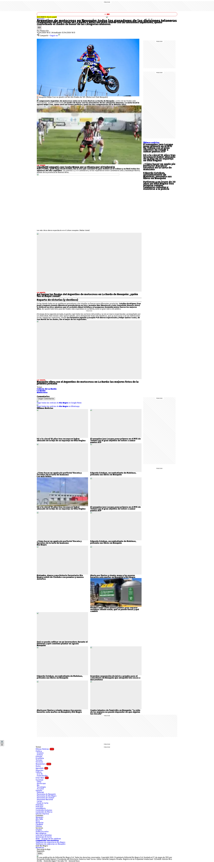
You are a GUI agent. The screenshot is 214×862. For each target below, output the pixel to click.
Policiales (39, 805)
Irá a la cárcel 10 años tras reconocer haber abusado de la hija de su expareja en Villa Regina (159, 158)
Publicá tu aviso (42, 831)
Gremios (40, 753)
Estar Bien (42, 778)
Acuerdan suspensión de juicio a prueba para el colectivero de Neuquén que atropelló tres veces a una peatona (115, 678)
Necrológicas (41, 833)
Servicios (39, 762)
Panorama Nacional (45, 799)
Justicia (40, 755)
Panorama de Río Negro (46, 796)
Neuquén (39, 817)
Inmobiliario (41, 808)
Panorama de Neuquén (46, 794)
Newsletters (43, 764)
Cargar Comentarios (46, 399)
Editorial (40, 792)
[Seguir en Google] (38, 99)
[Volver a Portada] (107, 14)
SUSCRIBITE (47, 17)
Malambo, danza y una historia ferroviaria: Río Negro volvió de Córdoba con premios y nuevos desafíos (60, 577)
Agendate (42, 768)
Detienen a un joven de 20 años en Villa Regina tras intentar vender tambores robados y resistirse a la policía (159, 185)
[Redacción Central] (39, 26)
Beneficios (40, 848)
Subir (40, 853)
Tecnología (41, 787)
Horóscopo (41, 783)
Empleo (39, 830)
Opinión (39, 791)
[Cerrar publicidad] (2, 741)
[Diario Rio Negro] (38, 856)
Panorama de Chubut (45, 798)
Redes (38, 766)
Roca (38, 821)
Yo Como (40, 789)
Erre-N (39, 774)
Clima (39, 782)
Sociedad (39, 780)
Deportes (40, 19)
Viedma (39, 826)
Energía (39, 756)
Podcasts (39, 807)
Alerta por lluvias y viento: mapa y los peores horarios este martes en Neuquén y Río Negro (112, 576)
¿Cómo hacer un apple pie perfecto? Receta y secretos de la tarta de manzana (159, 166)
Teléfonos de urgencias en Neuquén (50, 844)
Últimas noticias (151, 142)
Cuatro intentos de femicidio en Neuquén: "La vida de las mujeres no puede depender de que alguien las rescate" (115, 712)
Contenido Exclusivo (44, 810)
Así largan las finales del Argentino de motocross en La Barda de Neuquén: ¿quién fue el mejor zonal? (87, 295)
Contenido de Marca (44, 812)
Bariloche (39, 823)
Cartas (39, 801)
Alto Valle (39, 819)
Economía (40, 758)
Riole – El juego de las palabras (48, 839)
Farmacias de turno (44, 837)
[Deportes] (107, 17)
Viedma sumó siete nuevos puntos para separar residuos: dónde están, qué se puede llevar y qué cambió (114, 609)
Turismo (39, 760)
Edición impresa (42, 814)
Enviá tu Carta (42, 803)
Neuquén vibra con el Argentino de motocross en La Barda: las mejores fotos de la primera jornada (88, 382)
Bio (38, 785)
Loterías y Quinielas (44, 835)
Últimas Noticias (45, 749)
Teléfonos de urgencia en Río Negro (50, 842)
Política (39, 751)
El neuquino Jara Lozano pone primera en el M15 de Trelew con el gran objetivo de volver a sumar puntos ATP (158, 148)
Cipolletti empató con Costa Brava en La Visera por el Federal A (76, 167)
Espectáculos (42, 776)
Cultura (38, 772)
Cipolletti (39, 824)
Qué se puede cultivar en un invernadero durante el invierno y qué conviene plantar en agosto (62, 643)
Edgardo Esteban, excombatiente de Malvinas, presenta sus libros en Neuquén (157, 175)
